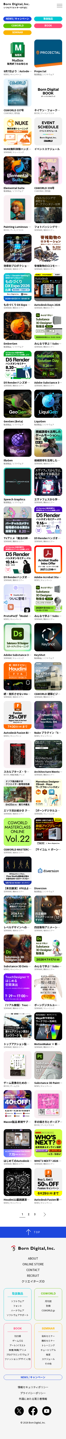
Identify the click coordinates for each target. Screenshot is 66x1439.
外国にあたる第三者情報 (33, 1399)
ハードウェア (17, 1310)
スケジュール (48, 1358)
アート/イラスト (18, 1345)
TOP (37, 1232)
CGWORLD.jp (48, 1310)
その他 (48, 1363)
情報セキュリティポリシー (33, 1387)
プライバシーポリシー (33, 1393)
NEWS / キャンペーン (33, 1377)
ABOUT (33, 1258)
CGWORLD (48, 1293)
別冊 (48, 1305)
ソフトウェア (17, 1301)
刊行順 (17, 1336)
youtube (46, 1411)
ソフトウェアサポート (18, 1314)
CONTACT (33, 1269)
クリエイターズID (33, 1281)
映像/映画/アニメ (17, 1349)
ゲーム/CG (17, 1340)
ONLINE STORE (33, 1264)
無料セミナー (48, 1340)
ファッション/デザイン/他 (18, 1358)
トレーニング (48, 1345)
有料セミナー (48, 1336)
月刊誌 (48, 1301)
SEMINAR (48, 1328)
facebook (33, 1411)
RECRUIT (33, 1275)
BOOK (18, 1328)
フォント (17, 1305)
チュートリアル (48, 1349)
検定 (48, 1354)
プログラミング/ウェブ (17, 1354)
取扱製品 (17, 1293)
